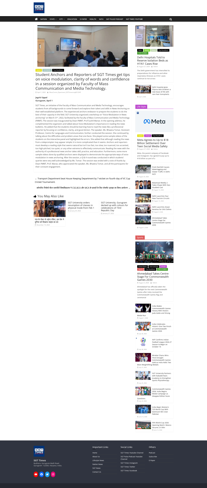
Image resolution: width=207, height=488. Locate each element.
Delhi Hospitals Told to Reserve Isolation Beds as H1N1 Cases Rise (152, 60)
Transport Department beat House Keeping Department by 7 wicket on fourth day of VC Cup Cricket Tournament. (82, 180)
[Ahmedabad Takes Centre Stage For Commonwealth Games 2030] (143, 217)
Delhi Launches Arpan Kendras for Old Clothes (161, 208)
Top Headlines (58, 70)
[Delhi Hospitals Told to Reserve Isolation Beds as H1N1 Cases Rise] (154, 26)
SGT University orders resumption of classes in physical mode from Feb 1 (81, 205)
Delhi (140, 50)
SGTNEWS (47, 70)
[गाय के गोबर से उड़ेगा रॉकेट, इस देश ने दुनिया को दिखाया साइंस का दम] (50, 201)
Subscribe (153, 456)
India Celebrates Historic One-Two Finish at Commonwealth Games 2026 (161, 327)
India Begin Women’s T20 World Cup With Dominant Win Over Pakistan (160, 410)
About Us (96, 456)
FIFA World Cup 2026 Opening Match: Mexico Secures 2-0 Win (161, 425)
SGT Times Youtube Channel (132, 453)
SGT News (96, 468)
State (52, 19)
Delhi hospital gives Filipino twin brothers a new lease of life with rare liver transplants (161, 90)
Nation (43, 19)
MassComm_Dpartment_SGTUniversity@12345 (65, 92)
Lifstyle (147, 136)
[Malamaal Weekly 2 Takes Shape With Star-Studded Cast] (143, 182)
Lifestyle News (98, 460)
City (61, 19)
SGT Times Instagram (129, 463)
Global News (142, 266)
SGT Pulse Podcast (114, 19)
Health (93, 19)
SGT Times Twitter (128, 467)
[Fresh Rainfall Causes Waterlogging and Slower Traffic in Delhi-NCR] (143, 166)
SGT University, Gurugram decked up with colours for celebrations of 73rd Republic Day (114, 206)
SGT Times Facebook (129, 470)
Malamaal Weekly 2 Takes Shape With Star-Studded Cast (161, 185)
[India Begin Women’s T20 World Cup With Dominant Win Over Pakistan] (143, 406)
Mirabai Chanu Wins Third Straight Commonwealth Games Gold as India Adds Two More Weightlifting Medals (154, 360)
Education (72, 19)
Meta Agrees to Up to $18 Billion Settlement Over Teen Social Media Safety (152, 143)
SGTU (101, 19)
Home (94, 453)
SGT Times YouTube (134, 19)
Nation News (97, 464)
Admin (155, 67)
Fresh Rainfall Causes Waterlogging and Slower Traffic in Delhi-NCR (161, 170)
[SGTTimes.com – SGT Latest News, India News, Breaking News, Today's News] (36, 19)
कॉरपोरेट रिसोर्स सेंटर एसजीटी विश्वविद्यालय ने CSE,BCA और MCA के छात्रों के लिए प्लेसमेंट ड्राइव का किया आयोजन (83, 187)
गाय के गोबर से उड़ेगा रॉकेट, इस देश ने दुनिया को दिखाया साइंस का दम (49, 220)
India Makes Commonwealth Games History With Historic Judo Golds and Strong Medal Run (154, 310)
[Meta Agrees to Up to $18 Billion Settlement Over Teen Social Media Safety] (154, 112)
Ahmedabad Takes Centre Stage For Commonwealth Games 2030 (161, 221)
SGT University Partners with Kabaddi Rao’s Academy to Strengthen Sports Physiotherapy (161, 377)
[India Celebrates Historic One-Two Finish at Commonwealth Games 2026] (143, 323)
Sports (140, 269)
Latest (39, 70)
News (154, 50)
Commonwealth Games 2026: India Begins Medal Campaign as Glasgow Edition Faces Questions (154, 393)
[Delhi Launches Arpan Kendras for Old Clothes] (143, 206)
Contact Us (96, 472)
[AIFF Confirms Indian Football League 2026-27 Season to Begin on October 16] (143, 338)
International (154, 266)
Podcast (152, 453)
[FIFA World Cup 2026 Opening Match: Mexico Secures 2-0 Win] (143, 421)
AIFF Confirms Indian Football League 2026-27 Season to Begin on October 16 (162, 343)
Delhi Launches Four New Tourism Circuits (160, 197)
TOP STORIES (142, 53)
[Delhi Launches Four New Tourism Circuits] (143, 195)
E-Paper (83, 19)
